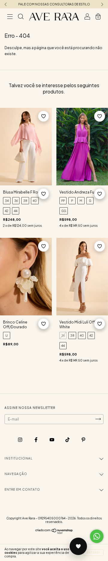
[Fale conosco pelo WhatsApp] (97, 536)
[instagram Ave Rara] (20, 439)
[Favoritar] (43, 116)
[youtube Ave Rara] (52, 439)
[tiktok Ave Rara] (68, 439)
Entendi (93, 552)
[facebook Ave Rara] (36, 439)
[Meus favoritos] (78, 546)
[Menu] (10, 17)
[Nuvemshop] (54, 532)
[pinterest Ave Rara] (83, 439)
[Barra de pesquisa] (21, 17)
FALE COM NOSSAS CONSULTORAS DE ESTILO (54, 4)
